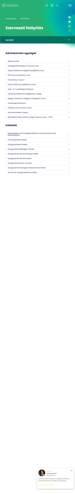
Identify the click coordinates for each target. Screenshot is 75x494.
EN (62, 5)
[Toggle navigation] (69, 5)
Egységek (25, 19)
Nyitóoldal (11, 19)
